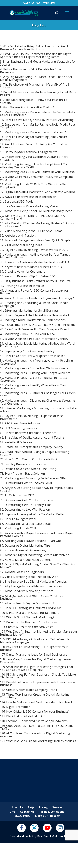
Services (57, 807)
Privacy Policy (22, 816)
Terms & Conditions (51, 811)
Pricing (43, 807)
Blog (12, 811)
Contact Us (27, 811)
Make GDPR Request (48, 816)
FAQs (31, 807)
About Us (17, 807)
